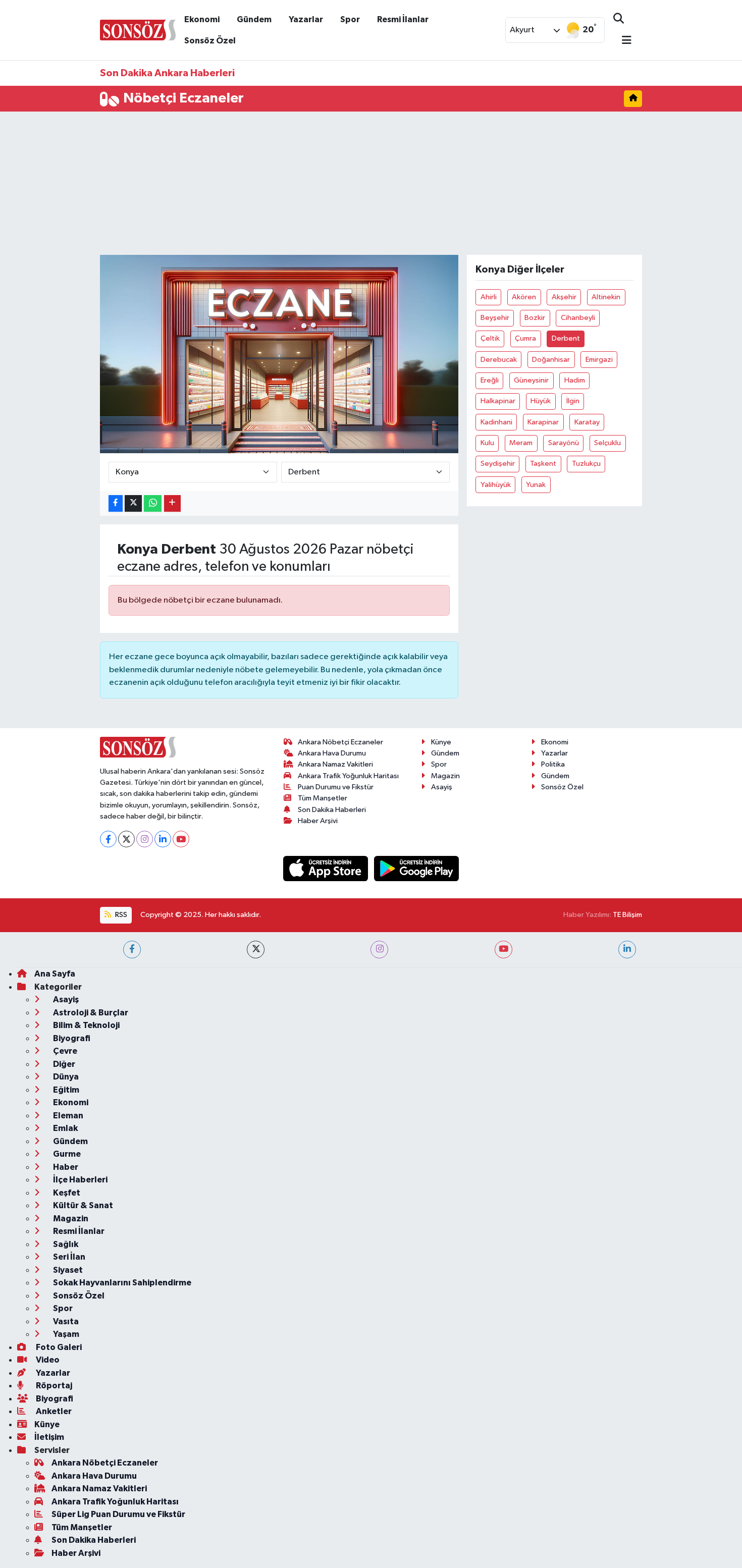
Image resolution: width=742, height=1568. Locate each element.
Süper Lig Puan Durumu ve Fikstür (118, 1514)
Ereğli (490, 380)
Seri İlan (68, 1257)
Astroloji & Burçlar (89, 1012)
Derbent (566, 338)
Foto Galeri (58, 1347)
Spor (350, 19)
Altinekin (606, 297)
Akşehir (564, 297)
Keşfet (65, 1192)
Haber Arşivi (318, 821)
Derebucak (499, 359)
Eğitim (65, 1090)
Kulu (487, 443)
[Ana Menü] (622, 41)
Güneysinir (531, 380)
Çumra (525, 338)
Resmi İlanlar (403, 19)
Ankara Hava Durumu (332, 753)
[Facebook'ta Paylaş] (116, 503)
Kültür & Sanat (82, 1205)
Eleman (67, 1115)
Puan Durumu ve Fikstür (336, 787)
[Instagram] (144, 839)
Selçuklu (607, 443)
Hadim (574, 380)
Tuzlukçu (586, 463)
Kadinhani (496, 422)
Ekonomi (202, 19)
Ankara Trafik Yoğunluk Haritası (348, 776)
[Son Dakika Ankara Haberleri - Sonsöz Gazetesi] (138, 29)
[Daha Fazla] (172, 503)
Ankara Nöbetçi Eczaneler (340, 742)
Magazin (445, 776)
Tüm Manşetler (322, 798)
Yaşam (65, 1334)
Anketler (53, 1411)
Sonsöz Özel (210, 40)
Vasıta (65, 1321)
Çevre (64, 1051)
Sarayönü (563, 443)
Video (47, 1360)
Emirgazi (599, 359)
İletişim (49, 1437)
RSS (120, 914)
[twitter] (255, 949)
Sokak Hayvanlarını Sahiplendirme (121, 1282)
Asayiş (441, 787)
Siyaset (67, 1270)
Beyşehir (495, 317)
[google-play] (416, 868)
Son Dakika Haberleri (332, 810)
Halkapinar (498, 401)
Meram (521, 443)
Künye (441, 742)
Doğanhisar (551, 359)
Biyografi (70, 1038)
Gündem (254, 19)
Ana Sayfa (54, 973)
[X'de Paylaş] (133, 503)
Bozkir (534, 317)
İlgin (572, 401)
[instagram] (379, 949)
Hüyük (541, 401)
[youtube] (503, 949)
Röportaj (53, 1385)
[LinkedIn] (162, 839)
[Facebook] (108, 839)
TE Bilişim (627, 914)
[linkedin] (627, 949)
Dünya (65, 1076)
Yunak (536, 485)
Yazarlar (306, 19)
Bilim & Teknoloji (85, 1025)
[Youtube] (181, 839)
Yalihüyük (496, 485)
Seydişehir (498, 463)
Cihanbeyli (578, 317)
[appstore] (326, 868)
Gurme (66, 1154)
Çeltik (490, 338)
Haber (64, 1167)
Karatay (587, 422)
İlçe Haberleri (79, 1179)
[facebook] (132, 949)
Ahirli (489, 297)
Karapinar (543, 422)
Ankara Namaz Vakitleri (335, 764)
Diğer (63, 1064)
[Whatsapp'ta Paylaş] (153, 503)
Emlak (64, 1128)
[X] (126, 839)
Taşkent (543, 463)
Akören (524, 297)
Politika (553, 764)
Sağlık (64, 1244)
